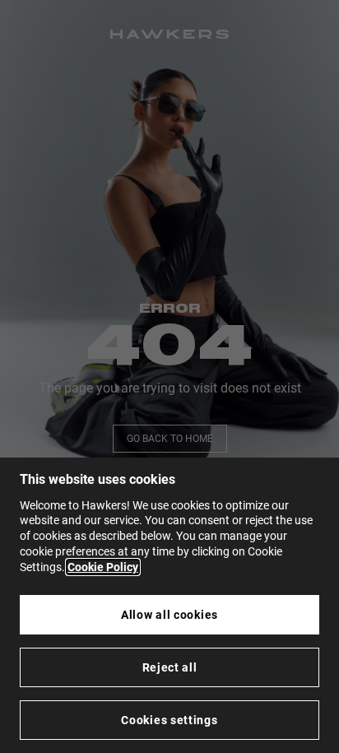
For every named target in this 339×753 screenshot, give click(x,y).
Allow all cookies (169, 614)
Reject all (169, 667)
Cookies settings (169, 720)
